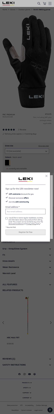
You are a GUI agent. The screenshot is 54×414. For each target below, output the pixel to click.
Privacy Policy (31, 224)
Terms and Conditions (16, 224)
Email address (13, 207)
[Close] (46, 175)
